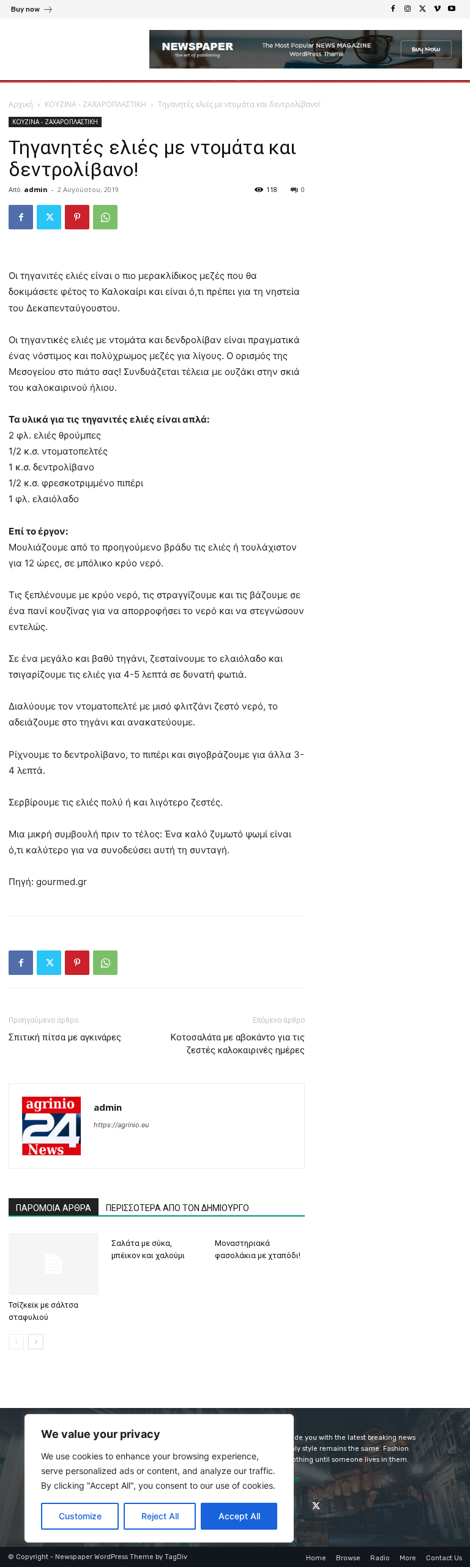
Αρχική (21, 104)
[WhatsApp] (105, 217)
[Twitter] (422, 9)
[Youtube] (451, 9)
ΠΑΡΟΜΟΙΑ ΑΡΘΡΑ (53, 1208)
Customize (80, 1516)
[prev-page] (16, 1341)
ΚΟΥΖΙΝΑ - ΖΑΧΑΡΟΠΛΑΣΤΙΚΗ (95, 104)
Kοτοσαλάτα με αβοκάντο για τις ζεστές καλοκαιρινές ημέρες (238, 1044)
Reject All (160, 1516)
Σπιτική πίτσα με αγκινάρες (65, 1037)
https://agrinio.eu (121, 1125)
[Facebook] (393, 9)
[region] (159, 1478)
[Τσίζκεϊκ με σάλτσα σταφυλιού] (54, 1264)
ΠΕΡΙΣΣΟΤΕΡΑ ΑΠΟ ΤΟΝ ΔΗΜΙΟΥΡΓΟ (177, 1208)
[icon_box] (32, 10)
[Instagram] (407, 9)
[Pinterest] (77, 217)
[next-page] (35, 1341)
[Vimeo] (437, 9)
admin (36, 189)
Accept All (239, 1516)
